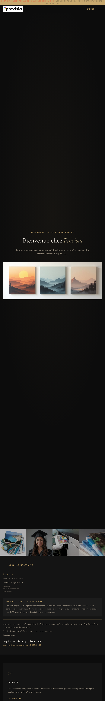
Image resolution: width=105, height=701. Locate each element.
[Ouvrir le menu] (100, 9)
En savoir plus (15, 699)
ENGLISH (90, 9)
